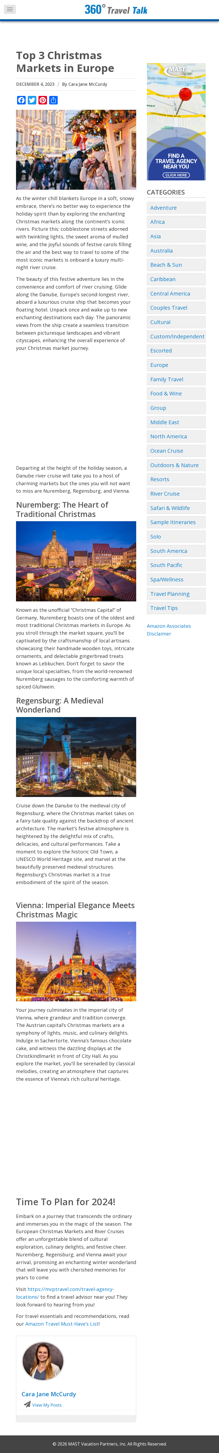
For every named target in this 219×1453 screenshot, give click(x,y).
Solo (155, 536)
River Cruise (165, 493)
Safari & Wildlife (170, 508)
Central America (170, 293)
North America (168, 436)
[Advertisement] (76, 410)
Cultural (160, 322)
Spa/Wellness (166, 579)
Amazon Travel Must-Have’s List (62, 1324)
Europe (159, 365)
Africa (157, 221)
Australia (161, 250)
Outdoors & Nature (174, 465)
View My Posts (46, 1405)
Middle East (164, 422)
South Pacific (166, 565)
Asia (155, 236)
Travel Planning (170, 593)
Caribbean (163, 279)
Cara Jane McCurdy (87, 84)
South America (168, 551)
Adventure (163, 207)
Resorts (159, 479)
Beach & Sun (166, 264)
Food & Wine (166, 393)
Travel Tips (164, 608)
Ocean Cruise (166, 450)
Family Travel (166, 379)
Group (158, 407)
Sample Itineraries (173, 522)
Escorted (161, 350)
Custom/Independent (177, 336)
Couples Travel (168, 307)
